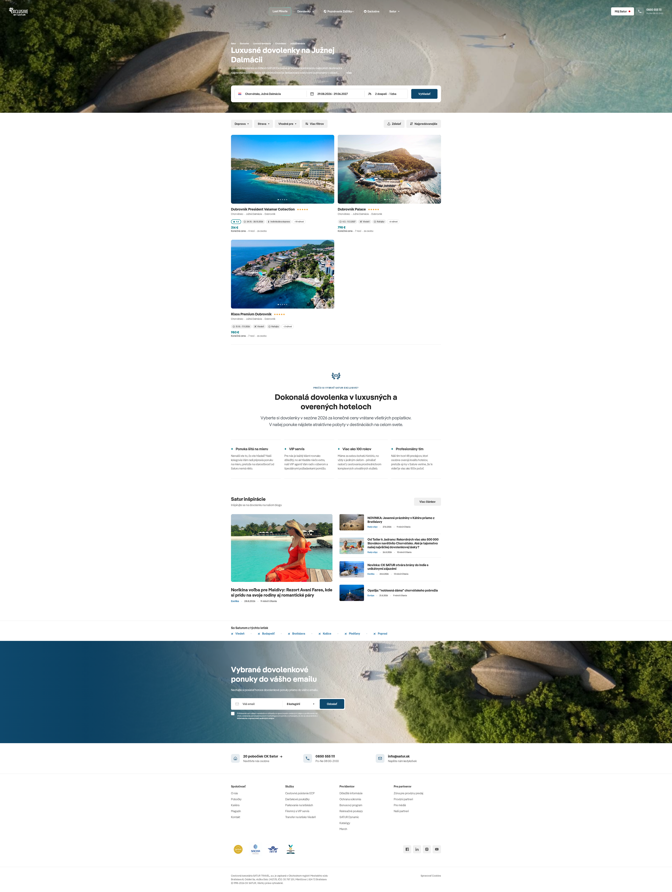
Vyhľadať (424, 94)
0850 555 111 (325, 756)
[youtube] (437, 849)
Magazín (236, 811)
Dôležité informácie (351, 793)
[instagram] (427, 849)
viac (349, 72)
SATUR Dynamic (349, 817)
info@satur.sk (399, 756)
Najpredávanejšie (426, 124)
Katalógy (345, 823)
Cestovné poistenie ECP (300, 793)
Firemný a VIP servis (297, 811)
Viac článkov (427, 501)
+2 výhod (287, 326)
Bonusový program (351, 805)
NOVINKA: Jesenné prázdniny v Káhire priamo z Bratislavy (401, 520)
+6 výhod (393, 221)
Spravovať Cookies (431, 875)
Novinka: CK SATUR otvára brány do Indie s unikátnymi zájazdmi (398, 567)
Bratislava (298, 633)
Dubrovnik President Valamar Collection (263, 209)
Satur (392, 11)
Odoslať (332, 704)
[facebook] (407, 849)
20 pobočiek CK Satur (260, 756)
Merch (343, 829)
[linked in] (417, 849)
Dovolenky (304, 11)
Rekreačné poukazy (351, 811)
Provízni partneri (403, 799)
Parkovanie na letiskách (299, 805)
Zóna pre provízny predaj (408, 793)
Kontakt (235, 817)
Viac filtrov (317, 124)
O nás (234, 793)
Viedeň (239, 633)
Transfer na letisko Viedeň (300, 817)
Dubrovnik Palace (352, 209)
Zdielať (396, 124)
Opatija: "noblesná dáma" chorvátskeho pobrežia (403, 590)
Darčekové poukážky (297, 799)
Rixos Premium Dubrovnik (251, 314)
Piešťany (354, 633)
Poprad (382, 633)
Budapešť (268, 633)
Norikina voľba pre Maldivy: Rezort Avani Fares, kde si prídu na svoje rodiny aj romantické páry (281, 592)
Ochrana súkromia (350, 799)
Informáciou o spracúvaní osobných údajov (255, 718)
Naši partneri (401, 811)
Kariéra (235, 805)
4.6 (237, 221)
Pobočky (236, 799)
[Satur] (18, 11)
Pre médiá (400, 805)
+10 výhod (299, 221)
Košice (326, 633)
